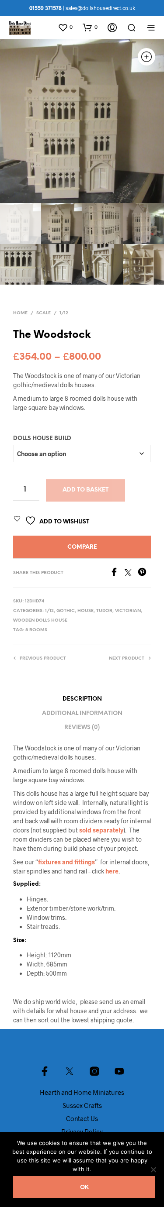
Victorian (128, 611)
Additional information (82, 713)
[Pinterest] (144, 573)
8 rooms (36, 630)
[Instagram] (94, 1071)
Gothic (65, 611)
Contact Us (82, 1118)
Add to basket (85, 490)
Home (20, 313)
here (112, 871)
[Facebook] (117, 573)
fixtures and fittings (66, 862)
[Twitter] (131, 573)
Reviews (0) (82, 727)
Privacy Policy (82, 1131)
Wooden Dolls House (40, 620)
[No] (153, 1169)
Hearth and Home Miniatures (82, 1092)
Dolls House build (42, 438)
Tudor (104, 611)
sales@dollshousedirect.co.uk (100, 8)
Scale (43, 313)
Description (82, 699)
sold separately (101, 830)
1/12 (63, 313)
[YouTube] (119, 1071)
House (85, 611)
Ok (84, 1187)
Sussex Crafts (82, 1105)
